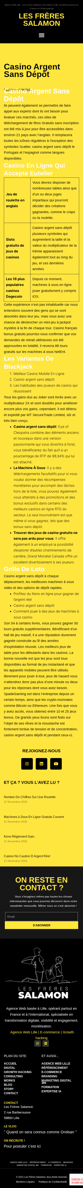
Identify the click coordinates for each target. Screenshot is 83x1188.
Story (9, 1089)
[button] (41, 35)
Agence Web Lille (56, 1063)
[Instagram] (27, 764)
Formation (50, 1087)
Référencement (55, 1067)
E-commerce (52, 1072)
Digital (9, 1067)
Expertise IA (51, 1091)
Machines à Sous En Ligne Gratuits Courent (34, 817)
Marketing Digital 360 (56, 1081)
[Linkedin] (41, 764)
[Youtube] (56, 764)
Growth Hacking (18, 1072)
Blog (8, 1084)
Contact (11, 1093)
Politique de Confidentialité (53, 1181)
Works (9, 1080)
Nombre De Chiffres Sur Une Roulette (30, 797)
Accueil (10, 1063)
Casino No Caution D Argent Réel (27, 856)
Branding (49, 1076)
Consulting (13, 1076)
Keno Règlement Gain (19, 836)
